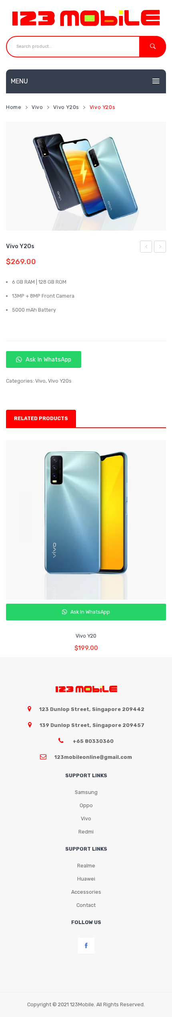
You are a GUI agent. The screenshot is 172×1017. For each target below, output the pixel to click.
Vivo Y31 (146, 248)
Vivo (37, 107)
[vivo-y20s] (86, 176)
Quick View (87, 615)
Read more (86, 642)
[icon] (86, 946)
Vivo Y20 (160, 248)
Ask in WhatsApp (47, 359)
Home (14, 107)
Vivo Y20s (66, 107)
